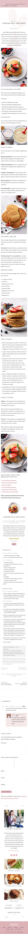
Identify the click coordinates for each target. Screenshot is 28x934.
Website (3, 784)
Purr (22, 932)
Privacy (22, 927)
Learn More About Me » (14, 850)
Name (3, 771)
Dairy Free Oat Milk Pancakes (9, 482)
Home (4, 927)
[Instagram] (16, 855)
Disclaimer (18, 929)
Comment (4, 743)
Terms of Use (9, 929)
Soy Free (14, 674)
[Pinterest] (14, 855)
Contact (16, 927)
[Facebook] (11, 855)
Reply (24, 706)
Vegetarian (18, 674)
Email (3, 777)
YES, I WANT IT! (20, 5)
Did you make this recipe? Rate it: (9, 757)
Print (14, 544)
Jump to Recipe (14, 28)
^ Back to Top (14, 924)
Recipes (9, 927)
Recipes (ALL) (9, 674)
